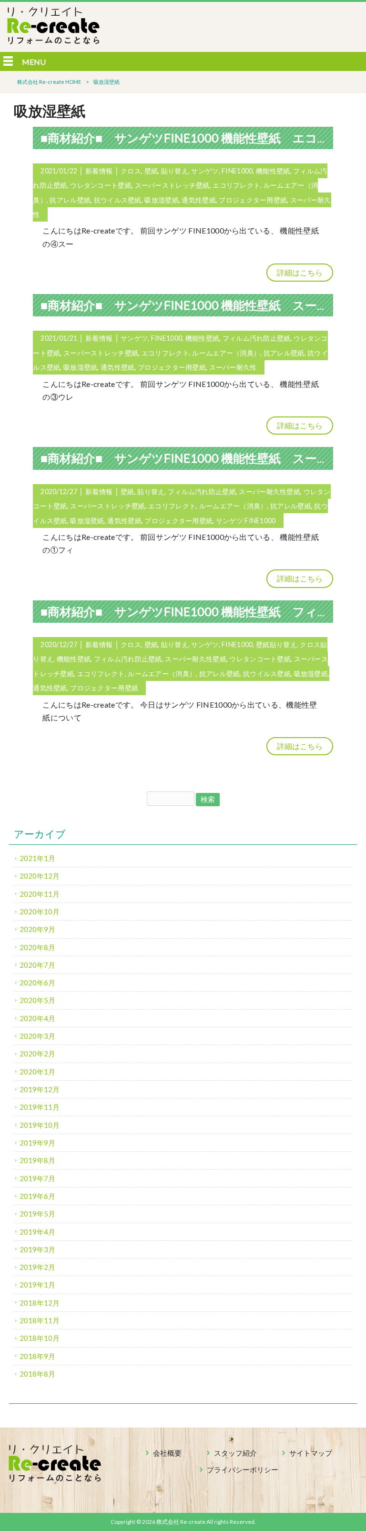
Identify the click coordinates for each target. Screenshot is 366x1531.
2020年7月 (37, 965)
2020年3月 (37, 1036)
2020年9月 (37, 929)
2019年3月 (37, 1249)
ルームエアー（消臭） (226, 353)
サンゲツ (204, 171)
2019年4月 (37, 1231)
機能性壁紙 (273, 171)
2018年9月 (37, 1356)
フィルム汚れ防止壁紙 (257, 338)
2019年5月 (37, 1213)
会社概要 (167, 1453)
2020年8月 (37, 947)
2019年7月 (37, 1178)
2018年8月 (37, 1373)
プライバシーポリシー (242, 1469)
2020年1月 (37, 1071)
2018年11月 (40, 1320)
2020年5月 (37, 1000)
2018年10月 (40, 1338)
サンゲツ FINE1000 (246, 521)
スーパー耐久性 (233, 367)
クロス (131, 171)
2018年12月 (40, 1302)
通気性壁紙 (198, 200)
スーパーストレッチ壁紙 (172, 185)
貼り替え (174, 171)
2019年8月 (37, 1160)
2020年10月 (40, 911)
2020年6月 (37, 982)
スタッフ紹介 (235, 1453)
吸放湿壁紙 (161, 200)
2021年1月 (37, 858)
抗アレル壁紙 (70, 200)
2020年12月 (40, 876)
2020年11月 (40, 894)
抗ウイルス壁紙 (118, 200)
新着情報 (98, 171)
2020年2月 (37, 1053)
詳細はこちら (300, 272)
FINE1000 (237, 171)
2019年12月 (40, 1089)
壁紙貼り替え (276, 644)
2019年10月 (40, 1125)
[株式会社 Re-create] (53, 41)
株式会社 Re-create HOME (49, 82)
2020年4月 (37, 1018)
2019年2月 (37, 1267)
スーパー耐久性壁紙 (269, 491)
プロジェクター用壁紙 (253, 200)
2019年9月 (37, 1142)
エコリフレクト (236, 185)
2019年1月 (37, 1284)
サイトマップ (310, 1453)
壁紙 (151, 171)
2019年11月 (40, 1107)
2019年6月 (37, 1196)
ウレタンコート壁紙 (101, 185)
